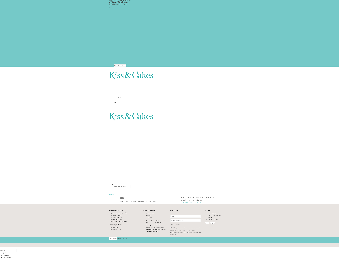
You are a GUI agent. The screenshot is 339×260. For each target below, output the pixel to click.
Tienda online (116, 102)
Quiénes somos (117, 97)
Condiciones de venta (116, 217)
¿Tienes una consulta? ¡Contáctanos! (120, 213)
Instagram (212, 223)
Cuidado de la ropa (116, 229)
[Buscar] (19, 250)
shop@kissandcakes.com (160, 229)
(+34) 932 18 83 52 (156, 223)
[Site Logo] (131, 75)
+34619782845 (156, 225)
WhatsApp (110, 6)
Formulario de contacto (152, 231)
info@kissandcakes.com (158, 227)
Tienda (200, 202)
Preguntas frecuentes (191, 202)
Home (182, 202)
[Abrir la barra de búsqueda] (113, 63)
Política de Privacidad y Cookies (119, 221)
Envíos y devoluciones (116, 219)
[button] (1, 248)
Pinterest (207, 223)
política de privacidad (187, 228)
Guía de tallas (114, 227)
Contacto (115, 100)
